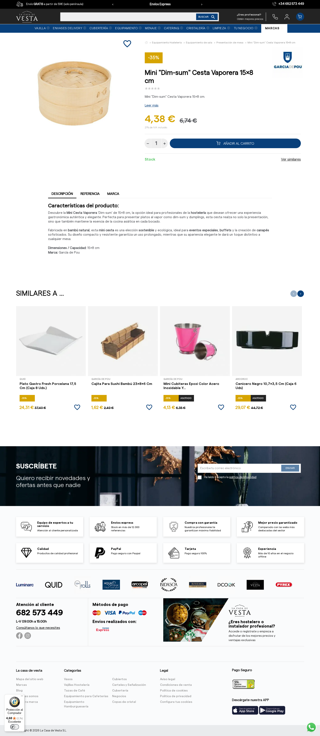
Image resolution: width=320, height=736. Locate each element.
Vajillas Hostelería (76, 684)
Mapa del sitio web (29, 679)
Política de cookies (174, 690)
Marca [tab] (113, 194)
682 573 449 (39, 613)
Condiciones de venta (176, 684)
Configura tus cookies (176, 701)
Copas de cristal (124, 701)
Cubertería (120, 690)
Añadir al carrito (238, 143)
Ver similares (291, 159)
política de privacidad (242, 477)
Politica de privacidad (175, 696)
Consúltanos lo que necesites (38, 628)
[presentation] (112, 4)
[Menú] (22, 697)
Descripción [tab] (62, 194)
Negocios (119, 696)
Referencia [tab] (90, 194)
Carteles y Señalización (129, 684)
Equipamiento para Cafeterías (86, 696)
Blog (19, 690)
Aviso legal (167, 679)
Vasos (68, 679)
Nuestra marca (27, 701)
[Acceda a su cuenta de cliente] (287, 16)
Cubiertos (119, 679)
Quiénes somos (27, 696)
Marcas (21, 684)
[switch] (14, 726)
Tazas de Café (74, 690)
